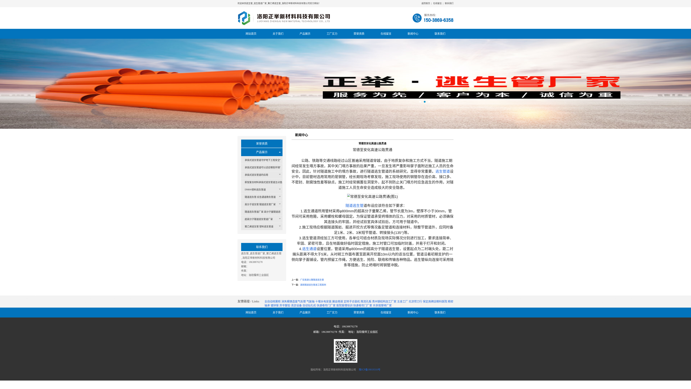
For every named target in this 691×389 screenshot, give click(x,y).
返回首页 (425, 3)
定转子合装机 (352, 301)
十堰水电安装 (323, 301)
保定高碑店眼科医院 (435, 301)
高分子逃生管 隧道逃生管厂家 (260, 204)
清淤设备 (296, 305)
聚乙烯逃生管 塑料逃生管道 (259, 226)
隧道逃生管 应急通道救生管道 (260, 197)
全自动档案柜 (273, 301)
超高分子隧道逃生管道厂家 (259, 219)
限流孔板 (366, 301)
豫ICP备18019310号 (369, 369)
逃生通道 (309, 249)
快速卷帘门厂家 (326, 305)
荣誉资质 (262, 143)
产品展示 (262, 152)
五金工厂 (403, 301)
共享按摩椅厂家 (382, 305)
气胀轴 (310, 301)
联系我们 (449, 3)
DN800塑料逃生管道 (255, 189)
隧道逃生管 (354, 206)
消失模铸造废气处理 (293, 301)
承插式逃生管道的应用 (256, 174)
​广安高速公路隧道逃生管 (312, 280)
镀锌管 (275, 305)
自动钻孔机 (309, 305)
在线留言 (437, 3)
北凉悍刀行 (416, 301)
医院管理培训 (344, 305)
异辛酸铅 (285, 305)
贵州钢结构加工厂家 (384, 301)
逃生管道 (442, 171)
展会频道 (338, 301)
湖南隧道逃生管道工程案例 (313, 285)
